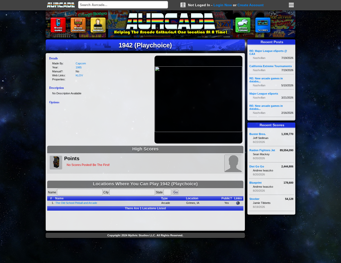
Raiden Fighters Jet (262, 150)
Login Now (222, 5)
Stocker (254, 198)
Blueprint (255, 182)
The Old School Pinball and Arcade (76, 202)
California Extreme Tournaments (270, 66)
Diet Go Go (256, 166)
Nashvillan (259, 57)
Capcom (81, 63)
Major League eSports (263, 93)
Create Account (250, 5)
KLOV (79, 75)
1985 (79, 67)
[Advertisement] (145, 251)
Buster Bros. (257, 133)
